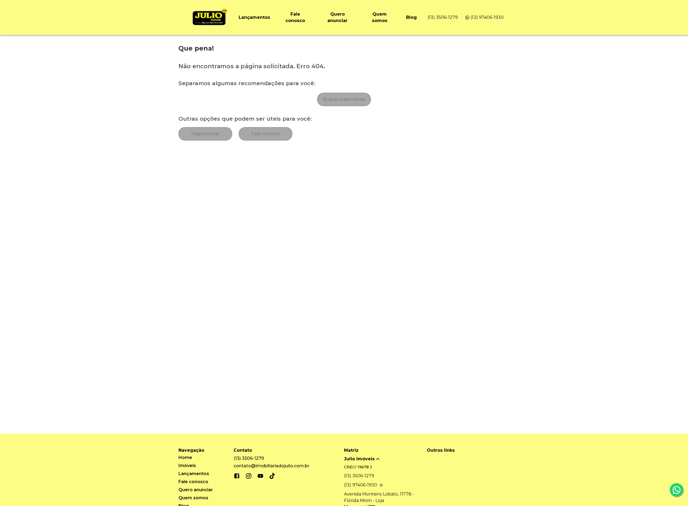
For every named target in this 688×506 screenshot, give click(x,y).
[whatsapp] (676, 490)
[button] (385, 459)
